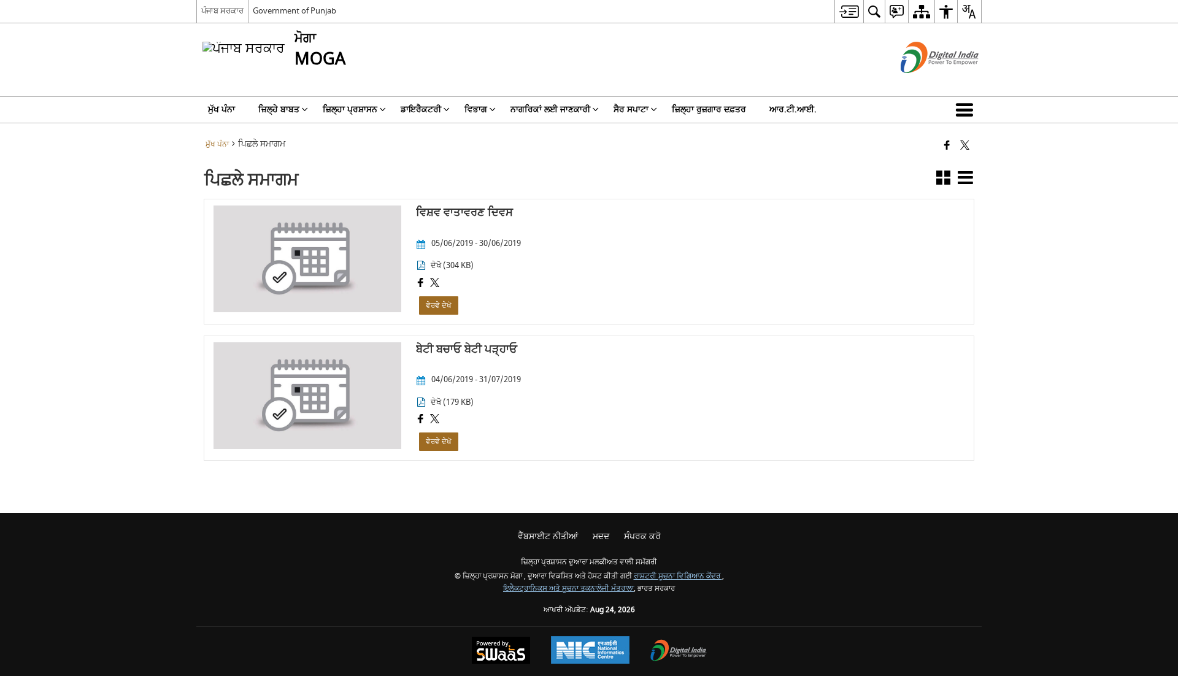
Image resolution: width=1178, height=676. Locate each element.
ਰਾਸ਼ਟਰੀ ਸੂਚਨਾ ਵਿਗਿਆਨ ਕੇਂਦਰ (678, 576)
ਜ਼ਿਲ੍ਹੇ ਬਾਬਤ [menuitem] (278, 109)
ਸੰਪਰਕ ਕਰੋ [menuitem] (642, 536)
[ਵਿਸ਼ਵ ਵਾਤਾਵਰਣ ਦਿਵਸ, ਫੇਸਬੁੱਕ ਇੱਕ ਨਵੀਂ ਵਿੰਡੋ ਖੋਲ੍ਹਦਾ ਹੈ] (420, 284)
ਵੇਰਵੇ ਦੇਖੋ (439, 305)
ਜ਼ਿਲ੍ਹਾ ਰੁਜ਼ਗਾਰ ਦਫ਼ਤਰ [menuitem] (709, 109)
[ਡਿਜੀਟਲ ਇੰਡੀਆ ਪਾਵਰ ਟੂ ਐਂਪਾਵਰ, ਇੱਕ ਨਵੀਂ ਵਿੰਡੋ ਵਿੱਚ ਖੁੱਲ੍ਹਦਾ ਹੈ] (678, 652)
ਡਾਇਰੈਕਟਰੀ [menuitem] (421, 109)
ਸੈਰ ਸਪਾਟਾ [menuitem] (631, 109)
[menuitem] (848, 11)
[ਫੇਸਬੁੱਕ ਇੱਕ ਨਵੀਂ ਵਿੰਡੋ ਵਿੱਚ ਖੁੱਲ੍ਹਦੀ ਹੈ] (947, 146)
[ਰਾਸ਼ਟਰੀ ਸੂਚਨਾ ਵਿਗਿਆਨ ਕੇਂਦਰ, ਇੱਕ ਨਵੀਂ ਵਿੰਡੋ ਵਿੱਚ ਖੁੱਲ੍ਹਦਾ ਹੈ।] (590, 651)
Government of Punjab (294, 11)
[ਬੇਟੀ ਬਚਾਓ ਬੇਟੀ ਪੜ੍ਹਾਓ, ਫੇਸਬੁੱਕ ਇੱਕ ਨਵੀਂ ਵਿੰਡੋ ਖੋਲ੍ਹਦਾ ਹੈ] (420, 420)
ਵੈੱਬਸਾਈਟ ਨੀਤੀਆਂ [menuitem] (548, 536)
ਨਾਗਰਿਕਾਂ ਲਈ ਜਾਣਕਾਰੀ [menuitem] (550, 109)
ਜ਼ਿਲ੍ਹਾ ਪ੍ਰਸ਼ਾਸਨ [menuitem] (350, 109)
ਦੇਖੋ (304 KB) (452, 265)
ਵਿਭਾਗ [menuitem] (475, 109)
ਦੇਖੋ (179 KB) (452, 402)
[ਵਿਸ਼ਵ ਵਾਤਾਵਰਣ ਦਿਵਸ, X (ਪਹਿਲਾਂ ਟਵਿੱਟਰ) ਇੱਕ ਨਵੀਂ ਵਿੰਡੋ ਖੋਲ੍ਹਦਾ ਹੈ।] (434, 284)
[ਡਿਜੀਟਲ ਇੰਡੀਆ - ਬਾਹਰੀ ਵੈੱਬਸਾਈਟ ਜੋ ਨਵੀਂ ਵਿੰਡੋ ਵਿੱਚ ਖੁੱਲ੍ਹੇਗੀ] (924, 83)
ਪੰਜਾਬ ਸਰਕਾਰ (222, 11)
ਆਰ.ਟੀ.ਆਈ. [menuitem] (793, 109)
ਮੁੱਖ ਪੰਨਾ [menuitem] (221, 109)
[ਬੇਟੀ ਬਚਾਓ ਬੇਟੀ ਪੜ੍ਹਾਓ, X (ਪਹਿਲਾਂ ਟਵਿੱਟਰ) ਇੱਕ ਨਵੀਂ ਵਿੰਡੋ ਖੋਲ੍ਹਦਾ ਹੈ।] (434, 420)
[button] (967, 110)
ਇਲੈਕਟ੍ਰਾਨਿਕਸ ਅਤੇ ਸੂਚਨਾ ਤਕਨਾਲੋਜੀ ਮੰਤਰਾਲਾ (568, 588)
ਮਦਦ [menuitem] (601, 536)
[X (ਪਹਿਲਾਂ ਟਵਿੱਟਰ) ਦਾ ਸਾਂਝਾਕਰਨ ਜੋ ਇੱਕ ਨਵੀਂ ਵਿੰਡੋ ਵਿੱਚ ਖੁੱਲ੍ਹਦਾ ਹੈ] (964, 146)
